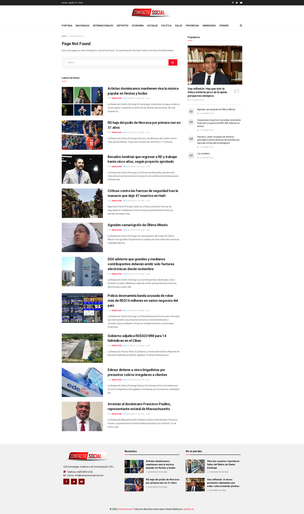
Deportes (122, 25)
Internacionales (103, 25)
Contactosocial (125, 509)
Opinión (223, 25)
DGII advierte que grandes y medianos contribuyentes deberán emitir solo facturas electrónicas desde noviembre (141, 264)
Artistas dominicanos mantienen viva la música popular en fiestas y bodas (160, 464)
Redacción (117, 98)
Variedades (209, 25)
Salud (178, 25)
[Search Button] (172, 62)
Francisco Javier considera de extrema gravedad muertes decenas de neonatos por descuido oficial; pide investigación (218, 140)
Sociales (152, 25)
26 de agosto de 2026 (135, 98)
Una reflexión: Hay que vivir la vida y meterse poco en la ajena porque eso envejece (207, 92)
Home (64, 36)
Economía (138, 25)
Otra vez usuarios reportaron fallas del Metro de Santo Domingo (223, 464)
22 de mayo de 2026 (217, 490)
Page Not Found (76, 36)
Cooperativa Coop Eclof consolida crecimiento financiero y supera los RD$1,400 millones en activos (219, 123)
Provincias (192, 25)
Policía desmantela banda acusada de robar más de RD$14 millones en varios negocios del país (143, 300)
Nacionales (82, 25)
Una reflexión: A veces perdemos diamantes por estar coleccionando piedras (223, 483)
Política (166, 25)
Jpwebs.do (188, 509)
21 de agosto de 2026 (218, 472)
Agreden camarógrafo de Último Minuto (138, 225)
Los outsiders (203, 153)
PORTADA (67, 25)
